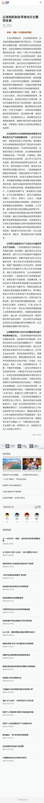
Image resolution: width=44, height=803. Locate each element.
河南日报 (9, 25)
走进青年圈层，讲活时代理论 (14, 498)
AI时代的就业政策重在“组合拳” (15, 575)
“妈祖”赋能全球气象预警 (12, 492)
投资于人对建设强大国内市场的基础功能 (18, 712)
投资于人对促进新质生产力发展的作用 (17, 723)
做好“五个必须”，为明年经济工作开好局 (18, 701)
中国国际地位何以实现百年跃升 (15, 758)
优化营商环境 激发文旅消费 (13, 746)
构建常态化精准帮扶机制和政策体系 (16, 655)
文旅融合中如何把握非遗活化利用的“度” (18, 689)
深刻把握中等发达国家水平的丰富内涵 (17, 621)
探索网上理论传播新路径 (12, 485)
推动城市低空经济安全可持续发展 (15, 586)
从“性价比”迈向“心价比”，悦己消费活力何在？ (21, 552)
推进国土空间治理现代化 (12, 678)
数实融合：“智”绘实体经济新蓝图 (15, 735)
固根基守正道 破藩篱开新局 (13, 475)
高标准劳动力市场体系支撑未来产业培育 (18, 564)
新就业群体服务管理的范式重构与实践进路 (19, 666)
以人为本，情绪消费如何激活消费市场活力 (19, 632)
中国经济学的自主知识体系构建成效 (16, 609)
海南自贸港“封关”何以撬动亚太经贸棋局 (18, 643)
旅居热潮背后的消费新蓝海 (13, 598)
